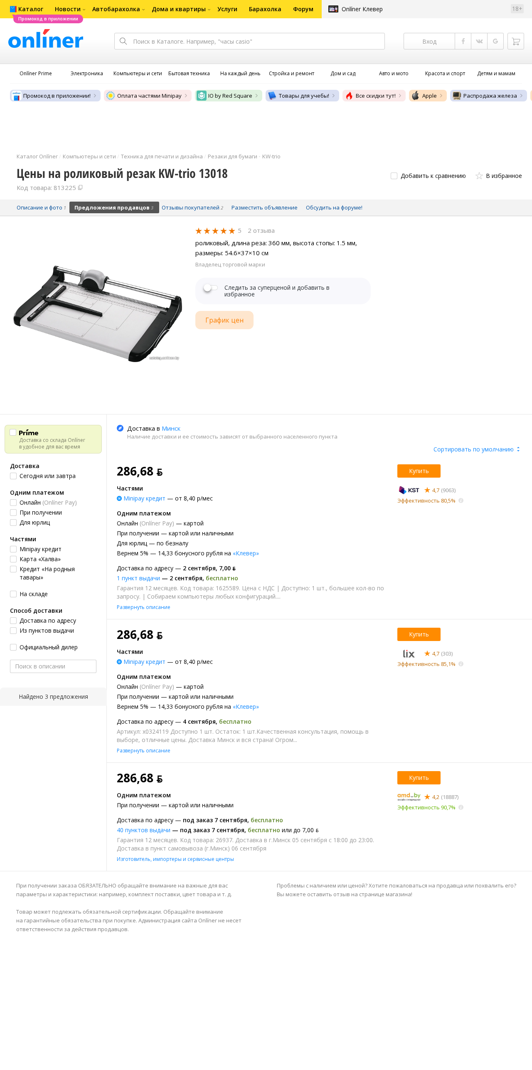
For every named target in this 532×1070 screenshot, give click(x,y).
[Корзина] (515, 41)
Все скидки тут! (376, 95)
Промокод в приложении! (57, 95)
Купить (419, 471)
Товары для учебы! (304, 95)
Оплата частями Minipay (149, 95)
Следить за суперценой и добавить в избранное (277, 291)
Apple (429, 95)
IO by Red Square (230, 95)
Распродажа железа (490, 95)
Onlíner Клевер (362, 9)
